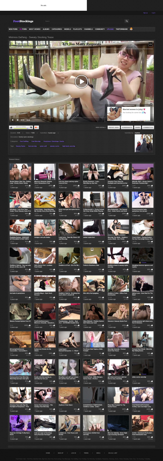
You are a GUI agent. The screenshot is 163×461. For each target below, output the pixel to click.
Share (137, 127)
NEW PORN (13, 29)
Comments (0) (148, 127)
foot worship (32, 146)
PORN (23, 29)
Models (67, 29)
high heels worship (68, 146)
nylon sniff (43, 146)
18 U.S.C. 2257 (112, 453)
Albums (46, 29)
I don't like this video (31, 127)
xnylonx (137, 133)
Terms (86, 453)
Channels (88, 29)
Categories (57, 29)
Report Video (114, 127)
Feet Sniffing (24, 141)
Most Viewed (34, 29)
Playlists (77, 29)
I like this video (11, 127)
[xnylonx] (144, 143)
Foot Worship (36, 141)
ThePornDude (122, 29)
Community (100, 29)
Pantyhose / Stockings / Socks (54, 141)
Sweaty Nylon (20, 146)
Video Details (100, 127)
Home (48, 453)
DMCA (98, 453)
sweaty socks (54, 146)
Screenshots (127, 127)
